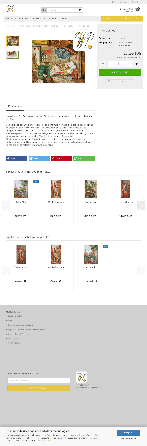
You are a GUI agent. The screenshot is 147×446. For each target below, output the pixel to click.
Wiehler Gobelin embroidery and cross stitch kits (32, 19)
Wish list (137, 2)
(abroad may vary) (125, 45)
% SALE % (107, 19)
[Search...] (80, 10)
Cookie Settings (14, 343)
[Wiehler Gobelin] (21, 8)
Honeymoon (90, 202)
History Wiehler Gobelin (128, 19)
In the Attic (21, 202)
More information (128, 439)
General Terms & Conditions (19, 334)
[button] (113, 2)
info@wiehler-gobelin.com (91, 388)
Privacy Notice (45, 440)
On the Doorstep (56, 202)
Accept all (128, 433)
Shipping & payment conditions (20, 325)
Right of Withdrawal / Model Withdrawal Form (26, 330)
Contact (11, 321)
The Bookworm (126, 202)
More (65, 19)
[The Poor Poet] (58, 61)
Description (15, 106)
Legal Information (15, 316)
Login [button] (124, 2)
